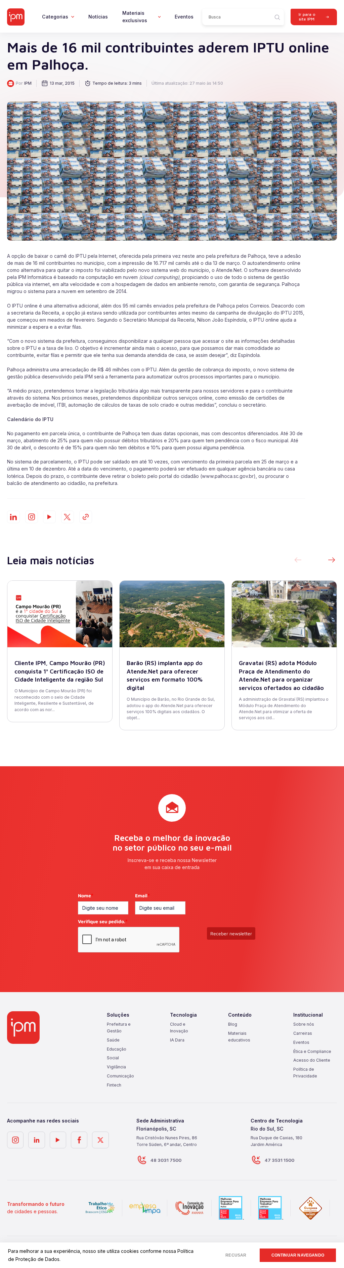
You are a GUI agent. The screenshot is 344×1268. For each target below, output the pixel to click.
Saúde (113, 1039)
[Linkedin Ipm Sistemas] (36, 1140)
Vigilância (116, 1066)
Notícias (98, 16)
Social (113, 1057)
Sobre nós (303, 1024)
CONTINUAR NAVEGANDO (297, 1255)
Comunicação (120, 1075)
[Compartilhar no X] (67, 516)
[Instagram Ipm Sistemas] (31, 516)
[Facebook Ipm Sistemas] (79, 1140)
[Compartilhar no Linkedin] (13, 516)
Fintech (114, 1085)
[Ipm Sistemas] (16, 17)
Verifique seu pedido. (103, 921)
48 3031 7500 (165, 1160)
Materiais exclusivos (134, 17)
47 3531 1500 (279, 1160)
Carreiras (302, 1033)
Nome (85, 895)
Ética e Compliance (312, 1051)
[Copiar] (85, 516)
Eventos (184, 16)
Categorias (55, 16)
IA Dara (177, 1039)
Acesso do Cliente (311, 1060)
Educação (116, 1049)
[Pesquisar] (277, 17)
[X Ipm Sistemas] (100, 1140)
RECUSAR (235, 1255)
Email (142, 895)
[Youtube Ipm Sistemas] (49, 516)
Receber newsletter (231, 933)
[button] (331, 560)
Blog (232, 1024)
